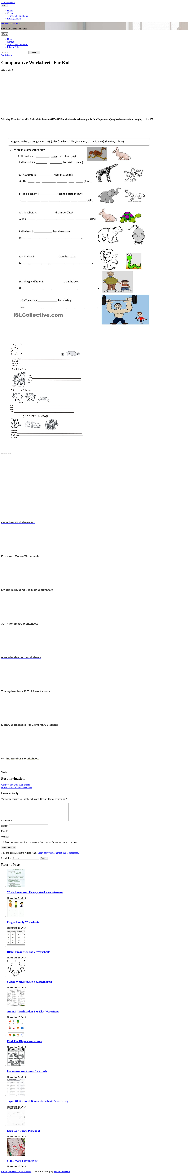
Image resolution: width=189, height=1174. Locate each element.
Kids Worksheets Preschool (23, 1130)
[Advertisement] (89, 92)
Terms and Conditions (17, 16)
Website (5, 836)
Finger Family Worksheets (23, 922)
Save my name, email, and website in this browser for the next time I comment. (41, 842)
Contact (10, 13)
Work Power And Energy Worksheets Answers (35, 892)
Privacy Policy (14, 18)
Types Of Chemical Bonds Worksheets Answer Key (38, 1100)
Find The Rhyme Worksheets (24, 1041)
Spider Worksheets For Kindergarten (29, 981)
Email (4, 831)
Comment (6, 820)
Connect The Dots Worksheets (15, 784)
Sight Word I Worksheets (22, 1160)
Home (10, 10)
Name (5, 825)
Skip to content (8, 2)
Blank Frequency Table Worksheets (28, 951)
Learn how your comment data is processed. (58, 853)
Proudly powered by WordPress (16, 1171)
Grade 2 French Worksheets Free (16, 787)
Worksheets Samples (10, 23)
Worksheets (6, 55)
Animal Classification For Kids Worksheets (33, 1011)
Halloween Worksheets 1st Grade (27, 1071)
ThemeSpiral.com (62, 1171)
